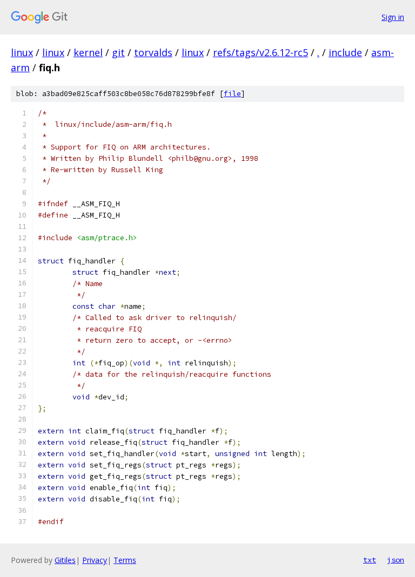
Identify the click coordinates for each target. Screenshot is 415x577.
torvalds (153, 52)
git (118, 52)
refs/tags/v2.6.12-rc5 (260, 52)
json (395, 560)
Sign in (392, 17)
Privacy (94, 560)
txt (369, 560)
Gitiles (65, 560)
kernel (88, 52)
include (345, 52)
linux (22, 52)
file (232, 93)
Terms (124, 560)
